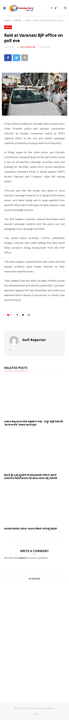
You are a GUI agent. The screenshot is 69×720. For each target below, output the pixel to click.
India (8, 27)
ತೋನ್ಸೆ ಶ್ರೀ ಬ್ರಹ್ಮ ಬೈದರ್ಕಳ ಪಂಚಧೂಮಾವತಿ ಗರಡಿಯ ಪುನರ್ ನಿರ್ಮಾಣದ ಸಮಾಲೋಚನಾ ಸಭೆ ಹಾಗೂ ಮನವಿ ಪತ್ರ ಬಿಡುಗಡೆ (30, 476)
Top (35, 713)
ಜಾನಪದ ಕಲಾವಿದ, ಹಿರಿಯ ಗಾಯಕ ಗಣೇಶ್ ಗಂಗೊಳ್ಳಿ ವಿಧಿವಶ (30, 528)
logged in (22, 557)
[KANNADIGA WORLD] (21, 8)
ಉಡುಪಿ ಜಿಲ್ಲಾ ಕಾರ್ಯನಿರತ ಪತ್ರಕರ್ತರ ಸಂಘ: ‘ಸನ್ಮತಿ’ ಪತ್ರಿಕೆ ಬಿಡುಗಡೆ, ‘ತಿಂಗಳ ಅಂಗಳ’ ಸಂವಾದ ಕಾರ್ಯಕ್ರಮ (33, 423)
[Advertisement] (34, 636)
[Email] (28, 314)
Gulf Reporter (28, 47)
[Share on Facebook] (8, 57)
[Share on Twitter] (16, 57)
